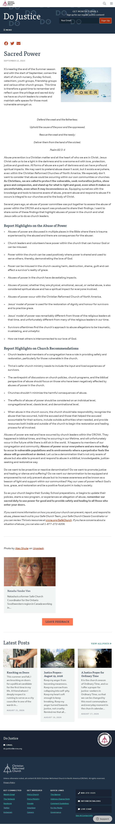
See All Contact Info (84, 816)
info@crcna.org (91, 801)
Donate (30, 804)
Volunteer (31, 808)
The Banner (55, 795)
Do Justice (11, 738)
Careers (30, 812)
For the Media (56, 808)
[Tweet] (12, 43)
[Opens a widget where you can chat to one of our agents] (102, 819)
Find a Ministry (33, 799)
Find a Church (33, 795)
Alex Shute (21, 548)
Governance (55, 812)
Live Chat (86, 809)
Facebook (8, 804)
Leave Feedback (57, 622)
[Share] (6, 43)
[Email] (18, 43)
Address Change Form (60, 799)
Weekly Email (9, 795)
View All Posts (100, 643)
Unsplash (38, 548)
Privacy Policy (9, 783)
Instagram (8, 812)
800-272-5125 (88, 793)
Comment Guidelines (59, 804)
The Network (9, 799)
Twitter (7, 808)
